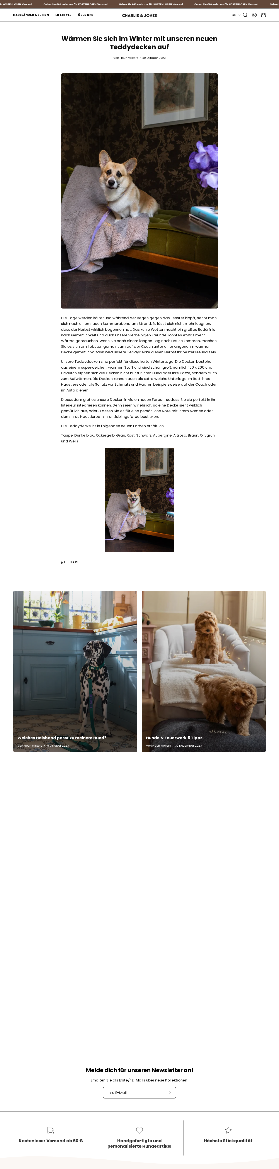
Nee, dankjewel (178, 607)
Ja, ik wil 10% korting (177, 594)
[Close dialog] (210, 536)
